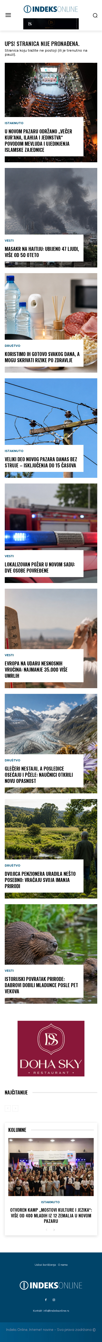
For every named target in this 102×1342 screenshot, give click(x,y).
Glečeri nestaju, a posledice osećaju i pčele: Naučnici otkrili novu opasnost (39, 774)
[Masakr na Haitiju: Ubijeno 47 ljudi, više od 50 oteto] (51, 217)
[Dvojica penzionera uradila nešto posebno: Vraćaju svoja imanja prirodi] (51, 849)
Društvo (12, 345)
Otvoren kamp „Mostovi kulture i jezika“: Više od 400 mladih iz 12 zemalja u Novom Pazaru (51, 1215)
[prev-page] (8, 1108)
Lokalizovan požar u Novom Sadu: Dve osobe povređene (40, 567)
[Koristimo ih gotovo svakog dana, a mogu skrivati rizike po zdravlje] (51, 323)
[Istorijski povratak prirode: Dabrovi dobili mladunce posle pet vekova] (51, 954)
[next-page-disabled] (15, 1108)
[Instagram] (54, 1300)
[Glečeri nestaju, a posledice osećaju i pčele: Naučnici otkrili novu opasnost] (51, 743)
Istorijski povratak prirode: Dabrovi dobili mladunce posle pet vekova (41, 985)
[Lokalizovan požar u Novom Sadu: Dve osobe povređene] (51, 533)
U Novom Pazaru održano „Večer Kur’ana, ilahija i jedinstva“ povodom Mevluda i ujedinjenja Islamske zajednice (38, 140)
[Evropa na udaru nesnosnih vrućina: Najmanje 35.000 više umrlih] (51, 638)
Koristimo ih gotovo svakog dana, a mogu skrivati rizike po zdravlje (42, 357)
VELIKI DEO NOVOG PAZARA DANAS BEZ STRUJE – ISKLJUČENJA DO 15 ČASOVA (41, 462)
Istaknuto (14, 123)
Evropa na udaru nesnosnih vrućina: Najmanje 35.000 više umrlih (36, 669)
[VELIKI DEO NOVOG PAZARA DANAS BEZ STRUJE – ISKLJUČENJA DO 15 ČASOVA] (51, 428)
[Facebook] (46, 1300)
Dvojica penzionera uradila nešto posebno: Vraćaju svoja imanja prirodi (40, 880)
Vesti (9, 240)
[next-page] (54, 1230)
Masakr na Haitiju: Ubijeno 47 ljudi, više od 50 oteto (42, 251)
